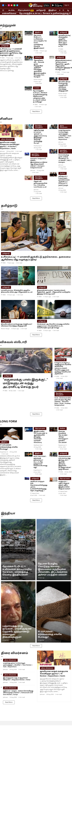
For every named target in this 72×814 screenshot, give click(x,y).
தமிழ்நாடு (41, 10)
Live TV (31, 5)
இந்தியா (52, 10)
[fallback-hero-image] (11, 37)
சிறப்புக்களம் (24, 10)
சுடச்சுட (11, 10)
